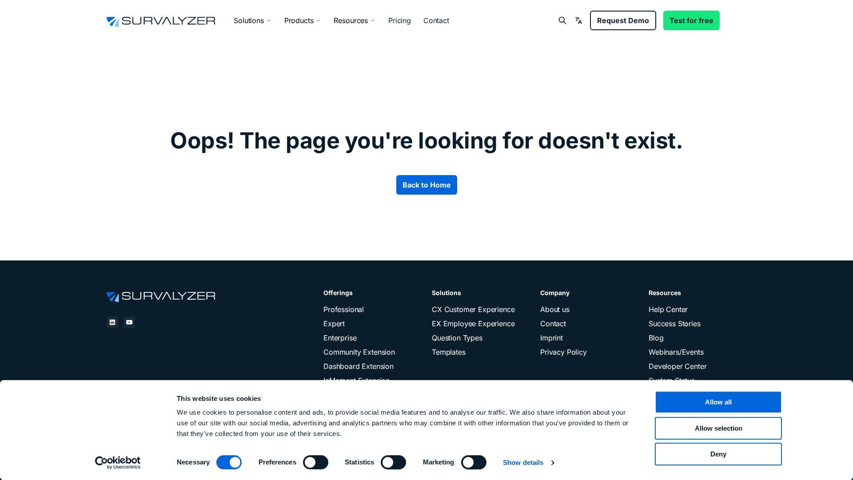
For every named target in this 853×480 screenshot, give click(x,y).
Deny (718, 454)
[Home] (161, 295)
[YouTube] (129, 322)
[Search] (562, 20)
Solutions (249, 20)
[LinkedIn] (112, 322)
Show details (523, 462)
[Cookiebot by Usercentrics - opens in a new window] (118, 462)
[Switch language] (578, 20)
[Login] (736, 20)
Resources (351, 20)
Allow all (718, 402)
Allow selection (718, 428)
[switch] (315, 462)
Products (299, 20)
